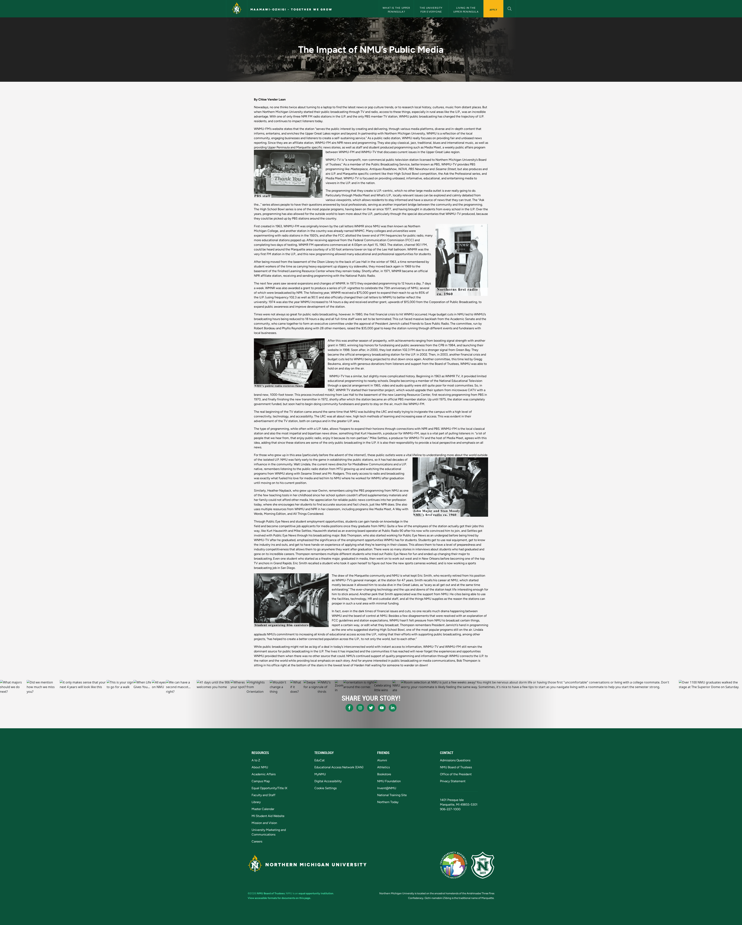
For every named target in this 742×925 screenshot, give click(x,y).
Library (256, 802)
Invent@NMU (386, 788)
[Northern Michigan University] (236, 8)
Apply (493, 9)
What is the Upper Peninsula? (397, 9)
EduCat (319, 760)
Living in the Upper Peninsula (466, 9)
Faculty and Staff (263, 795)
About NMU (260, 767)
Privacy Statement (452, 781)
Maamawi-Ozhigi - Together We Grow (291, 9)
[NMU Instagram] (360, 708)
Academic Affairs (264, 774)
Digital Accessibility (328, 781)
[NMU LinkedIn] (393, 708)
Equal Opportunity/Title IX (269, 788)
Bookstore (384, 774)
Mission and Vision (264, 823)
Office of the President (456, 774)
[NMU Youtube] (382, 708)
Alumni (382, 760)
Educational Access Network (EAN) (338, 767)
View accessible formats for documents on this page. (279, 897)
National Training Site (392, 795)
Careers (257, 841)
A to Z (256, 760)
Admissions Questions (455, 760)
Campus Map (261, 781)
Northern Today (387, 802)
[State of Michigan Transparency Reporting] (453, 865)
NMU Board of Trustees (456, 767)
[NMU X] (371, 708)
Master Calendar (263, 809)
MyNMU (320, 774)
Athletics (383, 767)
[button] (510, 8)
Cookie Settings (325, 788)
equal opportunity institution (316, 893)
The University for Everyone (431, 9)
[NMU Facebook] (349, 708)
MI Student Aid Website (268, 816)
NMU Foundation (389, 781)
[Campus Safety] (482, 865)
